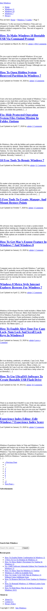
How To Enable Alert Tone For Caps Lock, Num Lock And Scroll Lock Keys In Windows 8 (22, 332)
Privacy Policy (10, 604)
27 (6, 482)
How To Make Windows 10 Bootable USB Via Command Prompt (22, 37)
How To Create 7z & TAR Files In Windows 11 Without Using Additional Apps (23, 576)
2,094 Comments (39, 44)
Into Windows (5, 3)
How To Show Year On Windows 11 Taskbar (22, 571)
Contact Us (9, 602)
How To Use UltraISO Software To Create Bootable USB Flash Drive (21, 378)
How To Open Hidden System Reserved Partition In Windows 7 (20, 74)
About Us (8, 599)
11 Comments (40, 165)
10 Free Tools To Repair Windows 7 (22, 160)
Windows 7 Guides (24, 20)
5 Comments (39, 427)
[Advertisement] (23, 516)
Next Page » (9, 484)
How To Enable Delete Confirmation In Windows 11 (25, 558)
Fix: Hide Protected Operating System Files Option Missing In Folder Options (19, 118)
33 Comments (37, 385)
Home (13, 20)
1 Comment (38, 250)
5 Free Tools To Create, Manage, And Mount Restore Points (23, 201)
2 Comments (37, 126)
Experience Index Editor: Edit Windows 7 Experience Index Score (22, 420)
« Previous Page (11, 462)
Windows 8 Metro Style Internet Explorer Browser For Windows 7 (21, 286)
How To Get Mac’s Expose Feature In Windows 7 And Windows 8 (23, 243)
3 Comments (39, 81)
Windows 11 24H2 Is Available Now (19, 573)
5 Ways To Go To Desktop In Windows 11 (21, 560)
